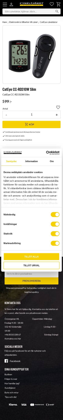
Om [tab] (52, 161)
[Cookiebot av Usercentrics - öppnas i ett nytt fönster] (46, 153)
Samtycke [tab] (11, 161)
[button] (5, 4)
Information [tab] (31, 161)
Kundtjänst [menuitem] (10, 388)
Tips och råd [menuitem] (10, 397)
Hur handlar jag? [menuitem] (12, 383)
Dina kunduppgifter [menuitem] (17, 369)
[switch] (55, 224)
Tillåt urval (31, 265)
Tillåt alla (31, 256)
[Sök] (57, 11)
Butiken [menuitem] (8, 374)
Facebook (15, 361)
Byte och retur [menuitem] (12, 392)
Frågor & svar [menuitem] (11, 379)
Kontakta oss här (13, 338)
